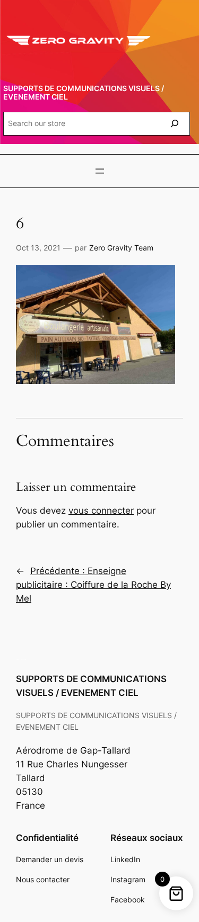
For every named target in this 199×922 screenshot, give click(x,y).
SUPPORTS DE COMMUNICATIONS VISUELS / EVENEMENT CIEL (83, 92)
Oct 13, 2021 (38, 247)
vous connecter (101, 510)
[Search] (174, 123)
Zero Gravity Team (121, 247)
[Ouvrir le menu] (99, 171)
